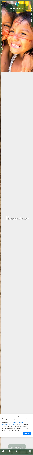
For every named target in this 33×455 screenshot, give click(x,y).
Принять (27, 433)
